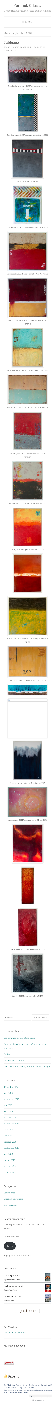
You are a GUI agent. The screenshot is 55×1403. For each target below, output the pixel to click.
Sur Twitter (10, 1327)
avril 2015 (8, 1111)
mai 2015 (8, 1105)
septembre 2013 (11, 1147)
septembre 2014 (11, 1123)
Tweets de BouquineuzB (15, 1332)
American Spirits (12, 1296)
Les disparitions (12, 1275)
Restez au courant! (14, 1219)
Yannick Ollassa (27, 5)
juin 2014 (8, 1135)
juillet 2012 (9, 1172)
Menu (29, 22)
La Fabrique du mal (13, 1286)
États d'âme (9, 1192)
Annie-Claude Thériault (13, 1280)
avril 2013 (8, 1154)
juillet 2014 (9, 1129)
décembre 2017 (11, 1087)
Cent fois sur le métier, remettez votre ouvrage (27, 1066)
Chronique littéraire (13, 1198)
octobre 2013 (10, 1141)
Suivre (10, 1246)
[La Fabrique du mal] (48, 1291)
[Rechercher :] (18, 1017)
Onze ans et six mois (14, 1060)
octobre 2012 (10, 1166)
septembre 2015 (11, 1099)
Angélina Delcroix (11, 1290)
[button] (27, 73)
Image (7, 47)
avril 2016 (8, 1093)
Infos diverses (10, 1205)
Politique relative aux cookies (18, 1392)
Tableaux (11, 42)
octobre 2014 (10, 1117)
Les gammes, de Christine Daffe (19, 1037)
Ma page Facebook (14, 1345)
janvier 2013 (9, 1160)
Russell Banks (10, 1300)
